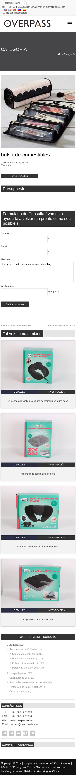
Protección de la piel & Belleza (25, 687)
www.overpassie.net (21, 720)
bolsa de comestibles (16, 325)
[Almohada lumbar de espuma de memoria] (38, 534)
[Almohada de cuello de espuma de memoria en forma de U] (38, 389)
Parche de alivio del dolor (25, 667)
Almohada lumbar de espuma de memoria (38, 546)
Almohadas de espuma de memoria (28, 682)
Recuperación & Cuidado (22, 649)
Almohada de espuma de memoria (38, 474)
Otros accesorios (18, 691)
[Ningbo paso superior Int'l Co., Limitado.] (27, 27)
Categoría (69, 54)
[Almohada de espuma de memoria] (38, 461)
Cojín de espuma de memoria (38, 619)
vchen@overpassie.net (24, 724)
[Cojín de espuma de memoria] (38, 607)
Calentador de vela (19, 677)
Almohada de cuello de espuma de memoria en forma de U (38, 401)
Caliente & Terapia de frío (25, 663)
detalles (19, 392)
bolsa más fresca (61, 325)
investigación (19, 176)
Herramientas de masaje (25, 658)
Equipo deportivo (18, 673)
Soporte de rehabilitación (25, 654)
